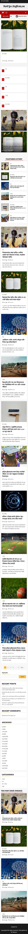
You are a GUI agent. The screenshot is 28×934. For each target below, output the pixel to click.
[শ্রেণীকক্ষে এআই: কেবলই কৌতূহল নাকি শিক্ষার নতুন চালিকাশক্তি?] (14, 35)
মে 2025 (3, 758)
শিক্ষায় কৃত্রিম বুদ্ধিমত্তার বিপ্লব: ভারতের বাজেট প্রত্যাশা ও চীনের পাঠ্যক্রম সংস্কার (14, 649)
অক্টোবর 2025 (4, 746)
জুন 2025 (4, 756)
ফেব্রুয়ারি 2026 (5, 736)
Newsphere (22, 930)
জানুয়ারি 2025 (4, 768)
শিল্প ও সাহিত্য (7, 77)
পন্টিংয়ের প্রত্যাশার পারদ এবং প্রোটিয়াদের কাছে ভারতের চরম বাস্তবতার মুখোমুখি (13, 605)
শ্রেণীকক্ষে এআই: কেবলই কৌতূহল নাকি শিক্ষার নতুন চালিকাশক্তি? (13, 57)
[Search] (26, 12)
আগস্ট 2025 (4, 751)
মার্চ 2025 (4, 763)
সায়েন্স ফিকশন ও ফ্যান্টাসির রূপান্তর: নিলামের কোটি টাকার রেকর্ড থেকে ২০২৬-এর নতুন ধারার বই (14, 106)
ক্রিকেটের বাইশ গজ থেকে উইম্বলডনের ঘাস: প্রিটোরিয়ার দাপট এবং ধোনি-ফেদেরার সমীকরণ (13, 98)
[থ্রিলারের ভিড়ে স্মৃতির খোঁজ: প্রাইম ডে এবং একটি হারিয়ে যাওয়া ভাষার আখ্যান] (5, 176)
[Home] (3, 13)
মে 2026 (3, 729)
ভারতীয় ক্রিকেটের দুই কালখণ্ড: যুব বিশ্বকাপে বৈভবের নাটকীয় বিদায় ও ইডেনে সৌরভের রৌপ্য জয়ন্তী (13, 561)
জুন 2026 (4, 726)
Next (22, 667)
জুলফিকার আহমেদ (12, 389)
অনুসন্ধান (5, 673)
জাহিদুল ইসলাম (11, 60)
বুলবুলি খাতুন (11, 129)
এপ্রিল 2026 (4, 731)
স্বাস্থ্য (3, 786)
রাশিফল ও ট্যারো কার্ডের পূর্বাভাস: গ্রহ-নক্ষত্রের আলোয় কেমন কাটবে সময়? (12, 517)
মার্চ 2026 (4, 734)
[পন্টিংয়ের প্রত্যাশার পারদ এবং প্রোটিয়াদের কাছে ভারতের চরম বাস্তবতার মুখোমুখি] (14, 588)
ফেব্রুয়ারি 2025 (5, 765)
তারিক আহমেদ (11, 608)
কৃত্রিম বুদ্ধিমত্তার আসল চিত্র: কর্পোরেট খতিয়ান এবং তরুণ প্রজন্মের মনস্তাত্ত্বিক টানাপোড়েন (17, 219)
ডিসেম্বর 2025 (5, 741)
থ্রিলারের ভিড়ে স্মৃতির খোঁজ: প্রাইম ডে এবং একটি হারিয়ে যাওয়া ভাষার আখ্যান (14, 80)
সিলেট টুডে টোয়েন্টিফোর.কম (14, 6)
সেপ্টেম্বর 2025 (5, 748)
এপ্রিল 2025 (4, 760)
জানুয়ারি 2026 (4, 739)
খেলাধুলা (6, 95)
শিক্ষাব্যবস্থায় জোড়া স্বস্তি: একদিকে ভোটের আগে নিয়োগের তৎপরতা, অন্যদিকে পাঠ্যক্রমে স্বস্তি (14, 71)
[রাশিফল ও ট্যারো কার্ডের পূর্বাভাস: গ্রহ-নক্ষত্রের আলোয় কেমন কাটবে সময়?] (14, 501)
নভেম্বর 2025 (4, 743)
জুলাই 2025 (4, 753)
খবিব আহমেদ (11, 150)
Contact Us (14, 927)
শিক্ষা (6, 68)
